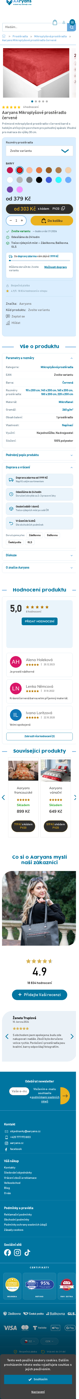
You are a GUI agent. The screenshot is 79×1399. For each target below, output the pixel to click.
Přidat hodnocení (39, 621)
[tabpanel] (36, 73)
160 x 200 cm (65, 390)
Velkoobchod (12, 1183)
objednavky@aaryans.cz (25, 1131)
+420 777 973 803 (20, 1137)
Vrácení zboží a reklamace (20, 1178)
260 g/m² (67, 409)
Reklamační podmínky (18, 1214)
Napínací (67, 425)
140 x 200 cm (48, 390)
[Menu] (72, 22)
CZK (48, 1341)
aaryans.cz (16, 1143)
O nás (7, 1193)
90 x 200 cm (33, 390)
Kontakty (9, 1167)
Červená (67, 382)
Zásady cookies (13, 1230)
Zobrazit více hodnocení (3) (40, 736)
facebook (16, 1149)
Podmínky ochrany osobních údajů (25, 1224)
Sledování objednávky (18, 1172)
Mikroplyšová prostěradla (57, 367)
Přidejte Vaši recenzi (42, 995)
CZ (30, 1341)
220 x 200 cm (65, 394)
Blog (7, 1188)
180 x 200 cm (49, 394)
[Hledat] (71, 27)
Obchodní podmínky (16, 1219)
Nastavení (38, 1392)
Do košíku (55, 221)
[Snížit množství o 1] (10, 220)
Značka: (18, 303)
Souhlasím (41, 1379)
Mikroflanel (66, 402)
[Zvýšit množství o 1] (22, 220)
